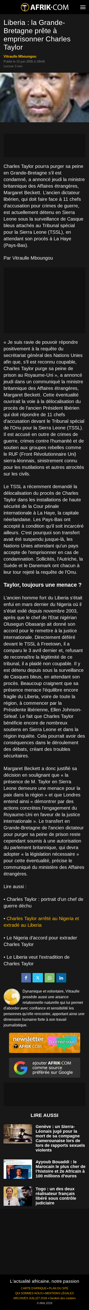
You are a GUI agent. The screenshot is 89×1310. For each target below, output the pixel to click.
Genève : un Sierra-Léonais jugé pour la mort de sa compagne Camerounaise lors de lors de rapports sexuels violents (60, 1138)
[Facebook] (26, 977)
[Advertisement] (44, 145)
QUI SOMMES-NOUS (29, 1293)
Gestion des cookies (63, 1298)
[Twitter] (38, 977)
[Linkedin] (61, 977)
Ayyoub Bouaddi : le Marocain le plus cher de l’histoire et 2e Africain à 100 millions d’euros (60, 1169)
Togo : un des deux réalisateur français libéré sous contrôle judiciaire (56, 1196)
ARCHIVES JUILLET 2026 (30, 1298)
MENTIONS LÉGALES (59, 1293)
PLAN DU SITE (58, 1288)
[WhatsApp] (50, 977)
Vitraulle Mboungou (20, 56)
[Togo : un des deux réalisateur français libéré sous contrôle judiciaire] (18, 1196)
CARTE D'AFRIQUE (34, 1288)
